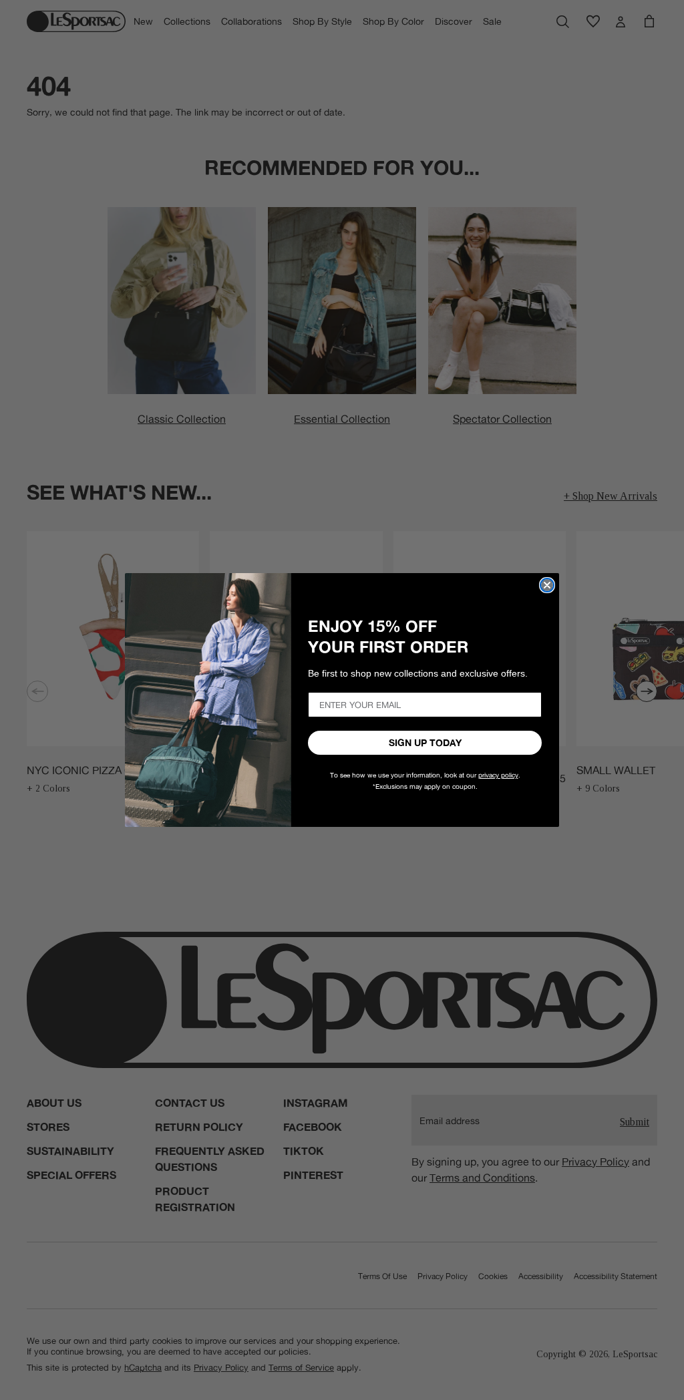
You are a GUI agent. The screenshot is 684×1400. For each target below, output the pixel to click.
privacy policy (498, 775)
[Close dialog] (547, 585)
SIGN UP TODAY (425, 743)
